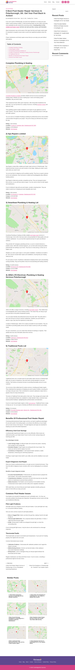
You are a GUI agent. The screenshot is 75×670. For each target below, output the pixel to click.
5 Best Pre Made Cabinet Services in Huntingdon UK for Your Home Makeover (61, 40)
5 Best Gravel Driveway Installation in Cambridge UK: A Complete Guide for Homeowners (16, 619)
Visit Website (14, 129)
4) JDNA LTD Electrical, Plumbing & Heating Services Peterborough (24, 52)
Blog (53, 2)
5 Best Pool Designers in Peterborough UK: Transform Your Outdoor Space (38, 565)
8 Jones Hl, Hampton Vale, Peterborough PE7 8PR (23, 125)
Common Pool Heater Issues (15, 57)
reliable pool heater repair (12, 27)
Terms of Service (38, 661)
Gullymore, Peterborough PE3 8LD (19, 337)
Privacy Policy (53, 661)
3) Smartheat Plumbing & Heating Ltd (17, 50)
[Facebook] (63, 2)
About (49, 2)
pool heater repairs (33, 309)
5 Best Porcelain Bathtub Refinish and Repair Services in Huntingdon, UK (61, 26)
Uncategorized (9, 8)
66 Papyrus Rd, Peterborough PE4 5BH (21, 266)
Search (54, 9)
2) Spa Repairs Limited (14, 49)
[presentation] (16, 586)
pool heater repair (34, 235)
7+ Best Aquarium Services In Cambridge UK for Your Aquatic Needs (37, 642)
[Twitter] (65, 2)
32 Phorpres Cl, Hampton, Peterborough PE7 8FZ (23, 194)
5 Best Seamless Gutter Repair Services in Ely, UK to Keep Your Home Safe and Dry (37, 618)
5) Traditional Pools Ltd (14, 54)
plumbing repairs (41, 104)
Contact (57, 2)
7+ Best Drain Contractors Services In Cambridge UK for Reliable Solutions (16, 596)
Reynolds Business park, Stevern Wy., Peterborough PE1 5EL (26, 410)
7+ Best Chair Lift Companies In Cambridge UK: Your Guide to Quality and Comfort (37, 596)
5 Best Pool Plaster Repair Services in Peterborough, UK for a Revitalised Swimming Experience (15, 566)
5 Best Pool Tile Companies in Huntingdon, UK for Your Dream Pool (61, 47)
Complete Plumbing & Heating (15, 47)
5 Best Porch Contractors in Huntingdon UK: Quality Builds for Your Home (61, 33)
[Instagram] (68, 2)
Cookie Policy (46, 661)
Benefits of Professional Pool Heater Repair (18, 55)
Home (45, 2)
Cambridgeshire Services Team (13, 18)
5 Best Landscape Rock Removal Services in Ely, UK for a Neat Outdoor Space (16, 642)
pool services (32, 403)
